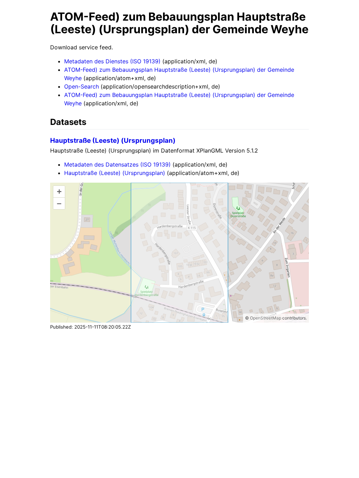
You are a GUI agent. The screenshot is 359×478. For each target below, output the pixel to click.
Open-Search (81, 86)
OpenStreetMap (265, 318)
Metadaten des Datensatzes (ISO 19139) (117, 164)
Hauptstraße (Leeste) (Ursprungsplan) (113, 140)
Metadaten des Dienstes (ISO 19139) (112, 61)
